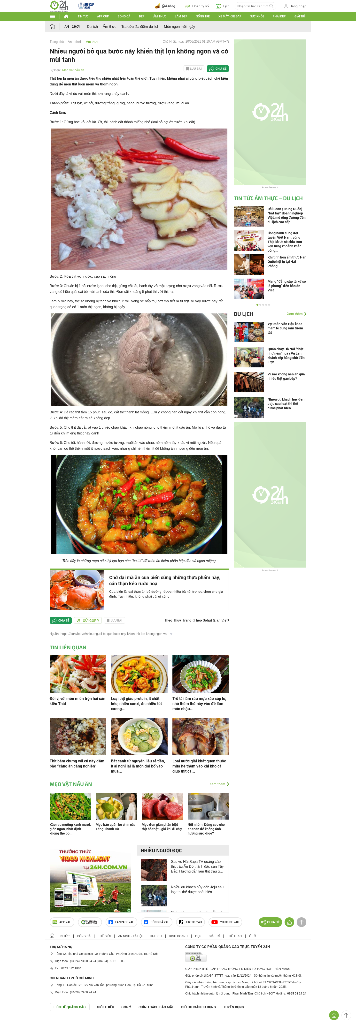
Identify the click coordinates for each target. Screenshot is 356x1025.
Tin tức (83, 16)
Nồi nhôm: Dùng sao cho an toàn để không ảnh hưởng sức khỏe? (206, 829)
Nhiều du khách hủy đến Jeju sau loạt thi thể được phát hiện (197, 889)
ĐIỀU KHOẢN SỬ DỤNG (198, 1007)
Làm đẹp (181, 16)
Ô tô (252, 936)
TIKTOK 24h (194, 922)
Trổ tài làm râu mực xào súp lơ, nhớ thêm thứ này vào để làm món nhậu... (199, 703)
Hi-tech (156, 936)
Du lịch (92, 26)
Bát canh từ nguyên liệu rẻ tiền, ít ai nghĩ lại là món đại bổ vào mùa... (138, 766)
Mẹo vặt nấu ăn (73, 70)
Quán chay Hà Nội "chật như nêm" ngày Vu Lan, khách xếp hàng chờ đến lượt (286, 355)
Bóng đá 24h (160, 922)
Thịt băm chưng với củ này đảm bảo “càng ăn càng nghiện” (77, 763)
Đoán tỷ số (200, 6)
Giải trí (299, 16)
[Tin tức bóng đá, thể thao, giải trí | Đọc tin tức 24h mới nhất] (59, 6)
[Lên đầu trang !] (346, 1015)
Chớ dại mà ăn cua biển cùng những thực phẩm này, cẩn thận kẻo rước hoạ (164, 580)
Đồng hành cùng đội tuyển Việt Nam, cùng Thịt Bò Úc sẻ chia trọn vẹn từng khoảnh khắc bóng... (285, 241)
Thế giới (104, 936)
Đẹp (142, 16)
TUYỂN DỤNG (233, 1007)
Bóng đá (124, 16)
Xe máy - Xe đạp (229, 16)
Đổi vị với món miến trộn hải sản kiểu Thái (77, 701)
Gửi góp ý (91, 621)
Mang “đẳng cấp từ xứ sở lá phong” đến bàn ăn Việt (287, 286)
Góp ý (126, 1007)
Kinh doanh (178, 936)
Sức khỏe (257, 16)
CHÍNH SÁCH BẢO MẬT (156, 1007)
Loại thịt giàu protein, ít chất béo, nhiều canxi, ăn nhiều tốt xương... (136, 703)
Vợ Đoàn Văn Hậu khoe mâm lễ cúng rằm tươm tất (285, 328)
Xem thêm (217, 784)
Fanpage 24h (124, 922)
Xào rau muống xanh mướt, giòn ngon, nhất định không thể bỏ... (70, 829)
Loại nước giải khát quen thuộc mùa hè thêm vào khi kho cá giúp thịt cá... (199, 766)
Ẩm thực (159, 16)
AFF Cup (103, 16)
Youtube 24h (229, 922)
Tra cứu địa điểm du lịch (140, 26)
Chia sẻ (221, 68)
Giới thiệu (105, 1007)
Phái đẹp (279, 16)
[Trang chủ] (57, 26)
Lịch (226, 6)
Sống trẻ (203, 16)
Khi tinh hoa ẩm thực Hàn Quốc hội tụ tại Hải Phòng (287, 261)
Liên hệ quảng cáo (70, 1007)
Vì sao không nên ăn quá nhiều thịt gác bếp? (286, 376)
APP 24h (65, 922)
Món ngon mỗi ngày (179, 26)
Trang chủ (57, 42)
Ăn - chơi (72, 27)
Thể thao (234, 936)
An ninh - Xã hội (130, 936)
